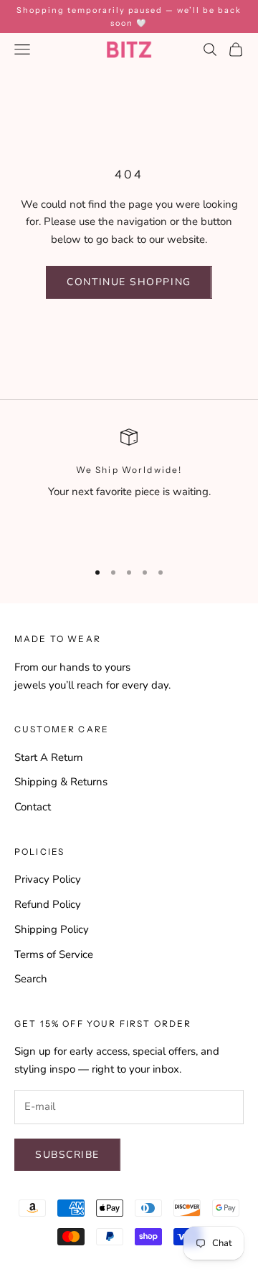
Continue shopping (129, 282)
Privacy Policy (47, 879)
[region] (129, 488)
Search (30, 979)
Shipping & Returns (61, 782)
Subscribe (67, 1155)
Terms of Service (53, 954)
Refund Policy (47, 904)
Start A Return (48, 757)
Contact (32, 807)
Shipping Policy (51, 929)
